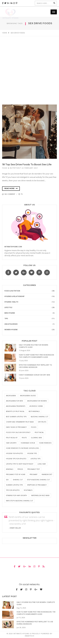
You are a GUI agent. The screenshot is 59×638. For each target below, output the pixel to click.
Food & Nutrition (11, 168)
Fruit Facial (39, 432)
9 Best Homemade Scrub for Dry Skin (34, 375)
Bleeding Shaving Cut (39, 417)
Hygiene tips (32, 453)
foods (33, 427)
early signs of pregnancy (16, 427)
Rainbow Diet (47, 474)
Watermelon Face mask (40, 495)
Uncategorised (11, 324)
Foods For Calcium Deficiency (18, 432)
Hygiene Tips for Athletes (16, 459)
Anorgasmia (11, 396)
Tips (6, 318)
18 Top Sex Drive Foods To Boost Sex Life (27, 164)
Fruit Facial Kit (11, 438)
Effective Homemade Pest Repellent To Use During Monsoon (35, 366)
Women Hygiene (11, 329)
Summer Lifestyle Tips (14, 485)
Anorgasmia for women (37, 401)
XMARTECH (29, 636)
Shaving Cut (18, 480)
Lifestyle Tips (35, 459)
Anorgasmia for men (14, 401)
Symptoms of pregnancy (37, 485)
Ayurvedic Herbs (36, 406)
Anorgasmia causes (28, 396)
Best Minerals (34, 411)
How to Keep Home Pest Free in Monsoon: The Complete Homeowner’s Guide (36, 356)
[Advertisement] (29, 67)
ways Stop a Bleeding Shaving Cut (19, 501)
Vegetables (28, 490)
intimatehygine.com (13, 247)
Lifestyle (8, 307)
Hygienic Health (11, 302)
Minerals (9, 469)
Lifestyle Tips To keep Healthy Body (19, 464)
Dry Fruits (42, 422)
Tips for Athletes (12, 490)
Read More (9, 188)
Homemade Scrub (28, 443)
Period (20, 469)
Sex (7, 480)
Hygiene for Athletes (14, 453)
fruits (24, 438)
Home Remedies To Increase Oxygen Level (22, 448)
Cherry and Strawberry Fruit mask (20, 422)
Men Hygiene (9, 313)
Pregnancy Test (33, 469)
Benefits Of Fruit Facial (15, 411)
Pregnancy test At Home (15, 474)
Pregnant (33, 474)
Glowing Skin (36, 438)
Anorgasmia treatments (15, 406)
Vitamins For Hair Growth (16, 495)
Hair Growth (11, 443)
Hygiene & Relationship (14, 296)
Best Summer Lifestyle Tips (16, 417)
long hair (42, 464)
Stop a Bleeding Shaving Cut (38, 480)
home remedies (45, 443)
